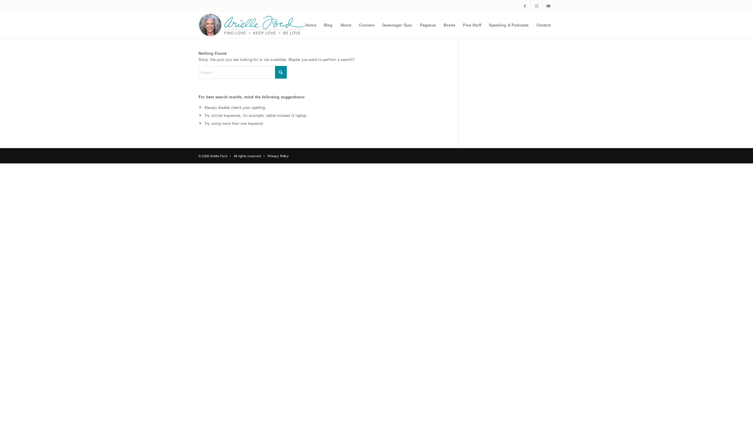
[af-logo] (252, 25)
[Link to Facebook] (525, 6)
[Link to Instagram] (536, 6)
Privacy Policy (278, 155)
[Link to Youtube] (548, 6)
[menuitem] (310, 25)
